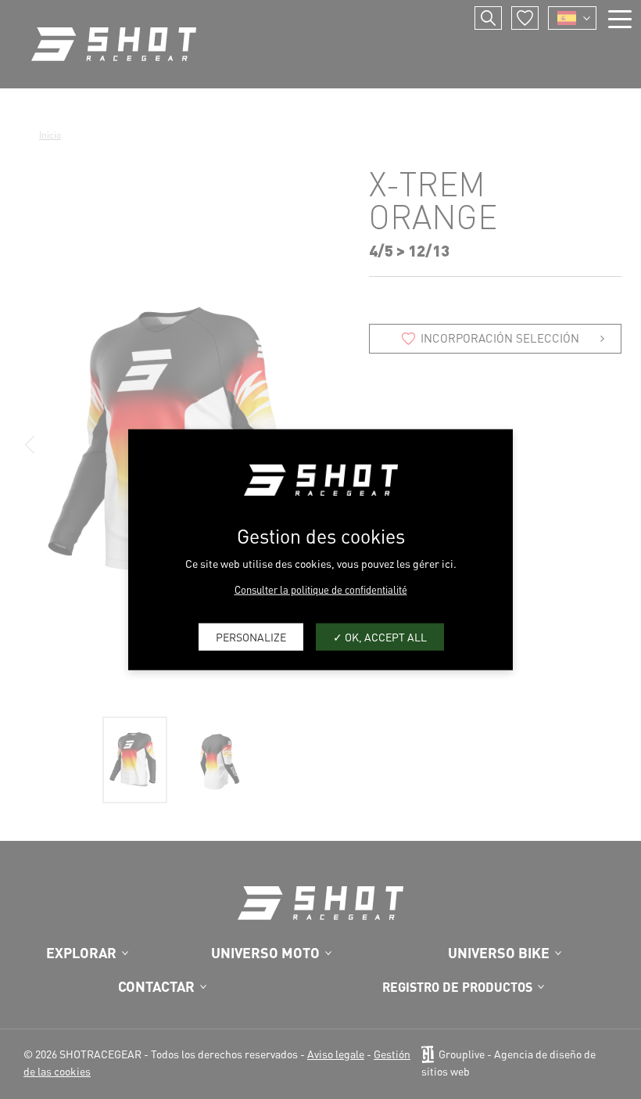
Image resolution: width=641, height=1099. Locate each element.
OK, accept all (384, 637)
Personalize (251, 637)
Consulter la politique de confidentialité (321, 588)
